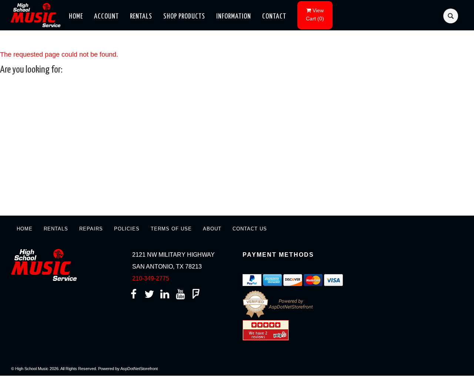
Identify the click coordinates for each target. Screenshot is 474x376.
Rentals (141, 16)
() (315, 14)
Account (106, 16)
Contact (274, 16)
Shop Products (184, 16)
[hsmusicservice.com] (37, 14)
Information (233, 16)
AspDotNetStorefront (139, 368)
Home (76, 16)
